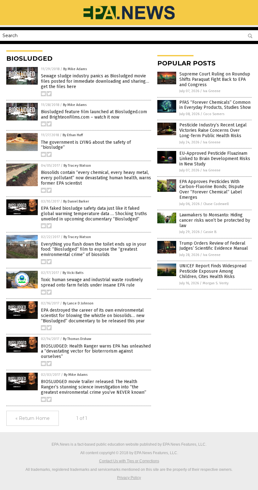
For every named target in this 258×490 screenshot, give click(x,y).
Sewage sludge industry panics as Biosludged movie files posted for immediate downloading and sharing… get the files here (95, 81)
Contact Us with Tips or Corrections (129, 461)
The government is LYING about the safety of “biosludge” (86, 145)
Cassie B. (210, 232)
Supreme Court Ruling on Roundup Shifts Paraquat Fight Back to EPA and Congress (214, 79)
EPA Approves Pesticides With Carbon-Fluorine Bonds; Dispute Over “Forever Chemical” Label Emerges (211, 189)
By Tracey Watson (77, 166)
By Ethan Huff (73, 135)
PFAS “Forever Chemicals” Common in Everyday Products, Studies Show (215, 105)
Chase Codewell (216, 204)
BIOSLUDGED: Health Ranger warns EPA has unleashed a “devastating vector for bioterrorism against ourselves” (96, 351)
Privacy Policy (129, 478)
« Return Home (32, 418)
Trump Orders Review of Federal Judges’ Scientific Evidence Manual (213, 246)
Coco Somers (213, 114)
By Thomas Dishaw (77, 339)
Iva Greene (212, 91)
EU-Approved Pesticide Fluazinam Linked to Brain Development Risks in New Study (214, 159)
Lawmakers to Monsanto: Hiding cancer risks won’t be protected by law (214, 220)
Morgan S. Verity (215, 283)
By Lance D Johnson (78, 303)
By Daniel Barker (76, 201)
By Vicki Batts (73, 273)
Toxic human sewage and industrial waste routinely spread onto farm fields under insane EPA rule (92, 282)
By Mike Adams (75, 69)
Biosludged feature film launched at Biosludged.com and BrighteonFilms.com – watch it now (94, 114)
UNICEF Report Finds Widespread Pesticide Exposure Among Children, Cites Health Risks (212, 271)
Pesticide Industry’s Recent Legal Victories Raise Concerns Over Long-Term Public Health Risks (213, 130)
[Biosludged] (128, 21)
